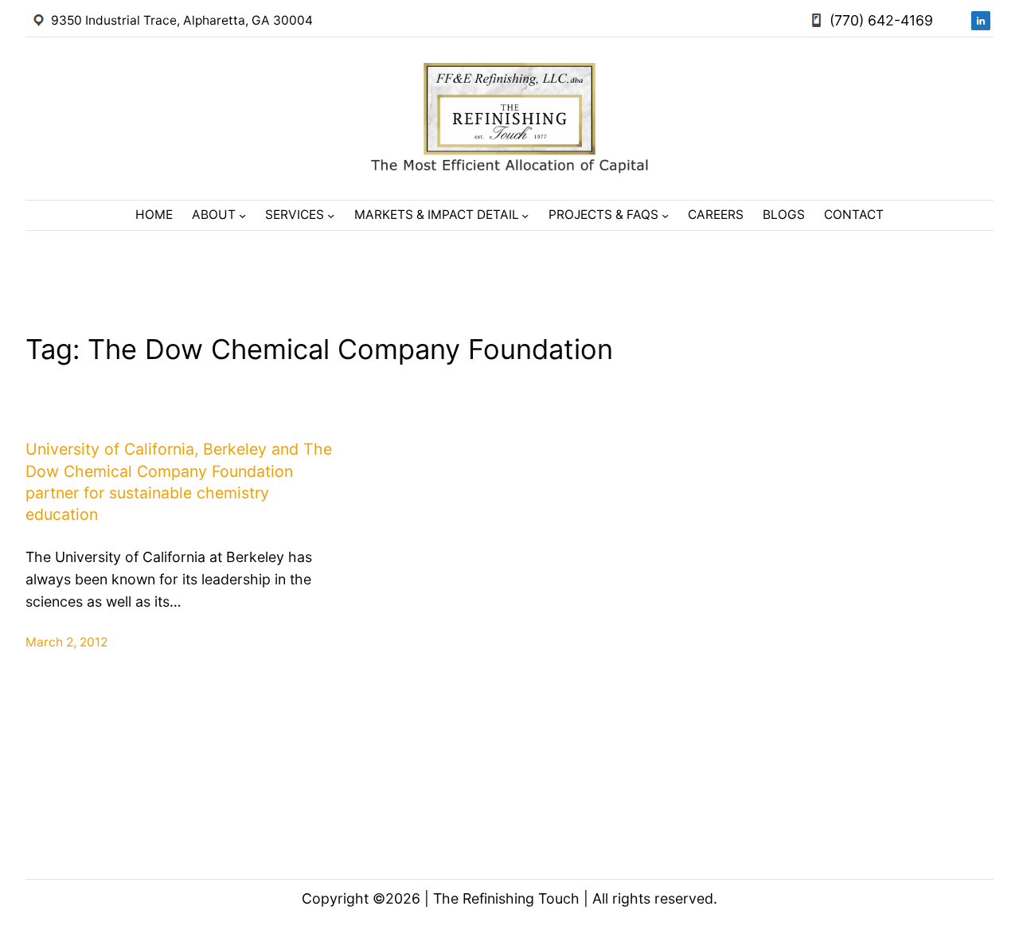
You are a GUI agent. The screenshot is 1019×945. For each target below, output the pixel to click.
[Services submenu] (330, 215)
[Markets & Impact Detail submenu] (525, 215)
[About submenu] (242, 215)
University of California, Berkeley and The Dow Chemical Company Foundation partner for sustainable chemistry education (178, 481)
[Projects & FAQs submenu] (665, 215)
